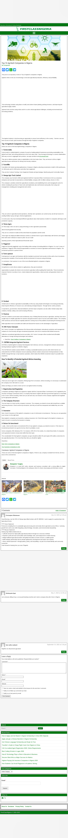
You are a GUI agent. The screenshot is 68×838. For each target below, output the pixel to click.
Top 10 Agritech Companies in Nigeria (17, 63)
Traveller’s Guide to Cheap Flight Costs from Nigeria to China (21, 745)
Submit (5, 788)
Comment (5, 661)
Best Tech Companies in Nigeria (10, 444)
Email (4, 679)
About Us (4, 806)
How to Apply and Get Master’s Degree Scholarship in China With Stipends (25, 736)
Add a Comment (61, 510)
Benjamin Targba (16, 464)
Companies (6, 65)
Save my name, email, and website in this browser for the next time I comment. (25, 688)
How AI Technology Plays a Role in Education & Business (19, 754)
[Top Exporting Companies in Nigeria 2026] (55, 486)
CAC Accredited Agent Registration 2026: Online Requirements (21, 748)
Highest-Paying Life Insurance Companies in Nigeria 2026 (20, 760)
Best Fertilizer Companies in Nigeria (21, 339)
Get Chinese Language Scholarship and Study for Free (19, 742)
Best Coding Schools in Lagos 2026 (13, 751)
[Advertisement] (34, 11)
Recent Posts (11, 460)
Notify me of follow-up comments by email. (15, 690)
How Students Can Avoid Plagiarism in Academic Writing (19, 763)
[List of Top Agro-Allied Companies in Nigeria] (34, 486)
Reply (64, 548)
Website (4, 683)
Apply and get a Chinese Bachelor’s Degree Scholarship (19, 739)
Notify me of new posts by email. (12, 693)
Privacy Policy (20, 806)
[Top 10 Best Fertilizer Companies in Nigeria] (12, 486)
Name (4, 675)
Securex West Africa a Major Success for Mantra (17, 757)
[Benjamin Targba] (6, 469)
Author (4, 460)
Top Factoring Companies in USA (11, 447)
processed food (43, 156)
